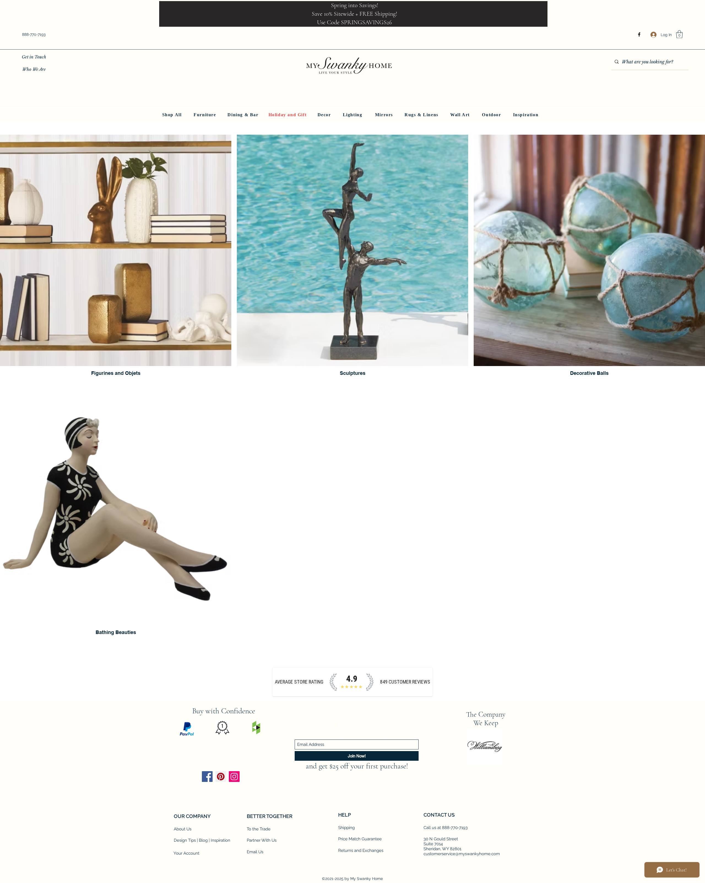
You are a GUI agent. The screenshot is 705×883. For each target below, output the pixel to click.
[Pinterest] (220, 776)
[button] (679, 34)
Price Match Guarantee (360, 838)
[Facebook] (639, 34)
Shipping (346, 827)
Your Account (186, 853)
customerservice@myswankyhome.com (462, 853)
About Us (182, 829)
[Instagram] (234, 776)
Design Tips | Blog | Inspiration (202, 840)
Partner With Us (261, 840)
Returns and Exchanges (360, 850)
